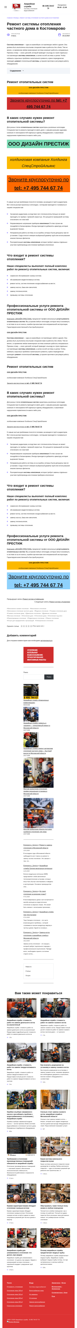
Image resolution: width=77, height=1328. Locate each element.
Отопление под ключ (55, 616)
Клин (65, 1292)
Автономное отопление (38, 608)
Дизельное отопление (33, 613)
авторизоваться (46, 640)
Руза (53, 1296)
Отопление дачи (27, 616)
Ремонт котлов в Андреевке (59, 602)
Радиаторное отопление (36, 618)
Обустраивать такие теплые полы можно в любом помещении (54, 1207)
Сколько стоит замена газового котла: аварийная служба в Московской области (53, 1114)
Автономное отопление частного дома (20, 611)
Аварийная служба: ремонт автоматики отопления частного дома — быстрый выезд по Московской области (38, 751)
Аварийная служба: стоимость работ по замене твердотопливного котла (21, 1067)
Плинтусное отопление (14, 1306)
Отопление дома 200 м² (15, 1298)
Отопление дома (40, 616)
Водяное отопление (41, 611)
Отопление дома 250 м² (15, 1302)
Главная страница (13, 18)
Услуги (28, 975)
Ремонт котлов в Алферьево (33, 599)
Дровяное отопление (50, 613)
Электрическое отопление (44, 620)
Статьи (28, 971)
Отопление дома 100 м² (15, 1290)
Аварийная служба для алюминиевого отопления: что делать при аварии (19, 1253)
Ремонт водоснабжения (37, 1306)
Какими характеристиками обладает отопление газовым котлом (21, 1207)
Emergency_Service (30, 845)
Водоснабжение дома (36, 1290)
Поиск (25, 672)
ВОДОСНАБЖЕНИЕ (35, 655)
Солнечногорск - (58, 1292)
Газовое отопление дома (16, 613)
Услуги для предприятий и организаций (21, 620)
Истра (64, 1283)
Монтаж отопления (14, 616)
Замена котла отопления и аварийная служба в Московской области (36, 935)
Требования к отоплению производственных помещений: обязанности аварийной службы (20, 1161)
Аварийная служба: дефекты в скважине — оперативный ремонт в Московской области (36, 725)
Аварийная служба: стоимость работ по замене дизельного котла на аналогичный (21, 1022)
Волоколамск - (57, 1286)
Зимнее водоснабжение (37, 1302)
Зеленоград (56, 1289)
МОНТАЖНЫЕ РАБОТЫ (36, 660)
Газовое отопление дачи (59, 611)
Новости (28, 967)
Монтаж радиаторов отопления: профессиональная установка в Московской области (35, 791)
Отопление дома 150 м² (15, 1294)
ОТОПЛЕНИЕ (32, 650)
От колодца (33, 1298)
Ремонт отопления (53, 618)
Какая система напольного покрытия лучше (51, 1160)
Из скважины (33, 1294)
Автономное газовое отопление (18, 608)
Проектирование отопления (17, 618)
